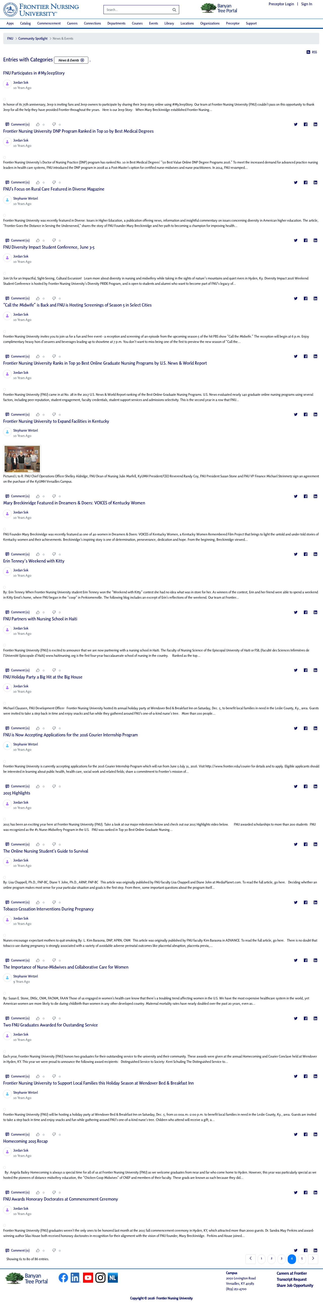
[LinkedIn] (315, 124)
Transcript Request (292, 1279)
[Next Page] (313, 1259)
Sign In (306, 4)
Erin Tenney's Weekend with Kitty (34, 561)
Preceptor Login (281, 4)
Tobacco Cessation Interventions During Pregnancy (48, 909)
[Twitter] (296, 124)
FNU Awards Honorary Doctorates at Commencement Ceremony (60, 1199)
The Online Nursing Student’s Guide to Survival (45, 851)
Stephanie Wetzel (25, 198)
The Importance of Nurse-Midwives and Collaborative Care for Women (65, 967)
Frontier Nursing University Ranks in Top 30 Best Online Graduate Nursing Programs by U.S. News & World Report (105, 363)
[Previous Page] (251, 1259)
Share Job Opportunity (295, 1285)
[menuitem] (10, 23)
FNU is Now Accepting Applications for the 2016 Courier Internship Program (70, 735)
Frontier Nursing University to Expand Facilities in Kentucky (56, 421)
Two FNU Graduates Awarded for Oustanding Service (50, 1025)
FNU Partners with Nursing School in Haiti (40, 619)
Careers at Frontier (292, 1273)
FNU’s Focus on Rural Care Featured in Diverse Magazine (53, 189)
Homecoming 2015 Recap (25, 1141)
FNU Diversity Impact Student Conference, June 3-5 (48, 247)
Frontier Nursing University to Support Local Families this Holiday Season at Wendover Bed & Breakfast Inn (98, 1083)
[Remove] (82, 60)
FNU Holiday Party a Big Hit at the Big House (43, 677)
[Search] (170, 9)
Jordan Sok (21, 82)
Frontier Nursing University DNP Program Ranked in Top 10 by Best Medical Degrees (78, 131)
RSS (314, 52)
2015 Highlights (16, 793)
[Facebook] (305, 124)
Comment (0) (20, 124)
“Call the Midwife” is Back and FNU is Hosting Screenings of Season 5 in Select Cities (77, 305)
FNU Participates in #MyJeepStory (34, 73)
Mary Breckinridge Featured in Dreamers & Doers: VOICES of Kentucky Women (74, 503)
